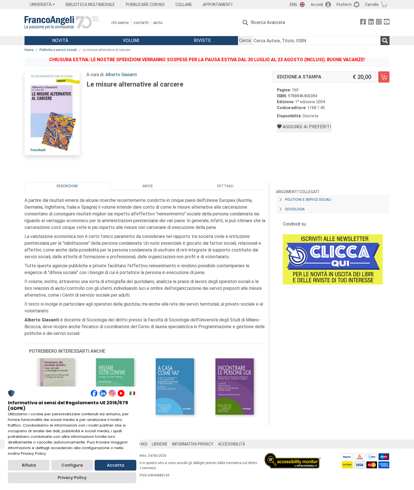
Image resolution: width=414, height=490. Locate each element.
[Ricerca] (384, 40)
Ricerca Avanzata (268, 22)
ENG (293, 4)
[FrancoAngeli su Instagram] (379, 23)
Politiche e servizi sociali (58, 50)
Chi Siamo (120, 22)
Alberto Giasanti (121, 74)
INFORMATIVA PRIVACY (192, 444)
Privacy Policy (72, 477)
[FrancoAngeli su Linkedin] (371, 23)
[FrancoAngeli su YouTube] (386, 23)
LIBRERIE (160, 444)
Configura (72, 465)
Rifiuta (29, 465)
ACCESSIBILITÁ (231, 444)
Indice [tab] (148, 186)
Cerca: (245, 40)
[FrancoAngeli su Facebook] (363, 23)
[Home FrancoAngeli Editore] (62, 22)
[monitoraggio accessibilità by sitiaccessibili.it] (292, 456)
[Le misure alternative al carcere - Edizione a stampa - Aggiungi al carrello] (383, 77)
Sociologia (295, 209)
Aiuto (158, 22)
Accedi (317, 4)
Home (29, 50)
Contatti (140, 22)
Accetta (115, 465)
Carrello (372, 4)
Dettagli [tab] (225, 186)
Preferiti (344, 4)
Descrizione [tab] (67, 186)
